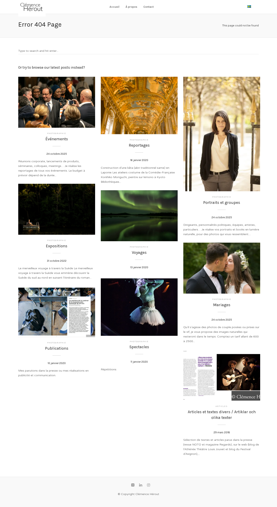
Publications (56, 348)
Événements (56, 139)
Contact (148, 7)
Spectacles (139, 347)
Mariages (221, 305)
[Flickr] (132, 485)
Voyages (139, 252)
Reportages (139, 145)
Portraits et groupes (221, 202)
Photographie (56, 133)
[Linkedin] (140, 485)
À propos (131, 7)
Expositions (56, 246)
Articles (222, 406)
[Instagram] (148, 485)
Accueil (114, 7)
